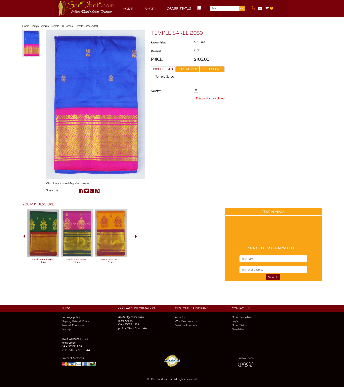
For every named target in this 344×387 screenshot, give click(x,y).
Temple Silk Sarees (62, 25)
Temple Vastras (40, 25)
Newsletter (238, 329)
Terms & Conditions (73, 325)
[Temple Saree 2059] (31, 44)
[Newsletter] (261, 8)
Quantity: (156, 90)
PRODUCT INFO (163, 69)
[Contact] (255, 8)
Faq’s (235, 321)
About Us (180, 317)
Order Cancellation (242, 317)
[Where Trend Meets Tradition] (86, 7)
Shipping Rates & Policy (75, 321)
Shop (149, 9)
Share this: (52, 190)
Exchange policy (71, 317)
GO (242, 8)
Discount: (156, 50)
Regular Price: (158, 42)
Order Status (179, 8)
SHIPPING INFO (187, 69)
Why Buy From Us (185, 321)
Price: (157, 59)
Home (128, 9)
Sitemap (66, 329)
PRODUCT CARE (212, 69)
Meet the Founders (186, 325)
